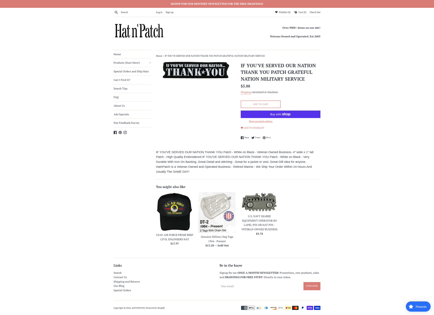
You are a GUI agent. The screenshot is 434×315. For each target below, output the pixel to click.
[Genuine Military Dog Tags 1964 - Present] (217, 212)
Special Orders (122, 290)
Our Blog (119, 286)
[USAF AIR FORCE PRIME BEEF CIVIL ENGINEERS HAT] (174, 211)
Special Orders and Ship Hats (131, 71)
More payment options (260, 121)
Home (117, 54)
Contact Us (120, 277)
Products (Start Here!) (132, 63)
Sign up (169, 12)
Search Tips (120, 88)
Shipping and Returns (127, 281)
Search (118, 273)
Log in (159, 12)
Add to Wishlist (253, 127)
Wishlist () (284, 12)
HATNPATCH (138, 308)
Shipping (246, 92)
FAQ (116, 97)
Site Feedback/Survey (126, 123)
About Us (119, 105)
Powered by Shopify (155, 308)
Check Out (315, 12)
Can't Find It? (122, 80)
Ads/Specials (121, 114)
